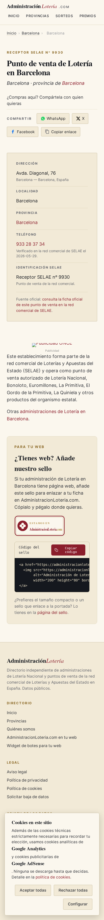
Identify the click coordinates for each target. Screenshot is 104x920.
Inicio (14, 16)
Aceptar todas (33, 890)
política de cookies (53, 877)
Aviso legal (17, 771)
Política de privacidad (27, 780)
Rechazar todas (73, 890)
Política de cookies (24, 788)
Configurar (78, 904)
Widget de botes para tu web (34, 745)
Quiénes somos (21, 729)
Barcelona (30, 33)
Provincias (37, 16)
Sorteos (64, 16)
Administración (38, 6)
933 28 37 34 (30, 244)
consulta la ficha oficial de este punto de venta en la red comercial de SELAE (49, 305)
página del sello (52, 612)
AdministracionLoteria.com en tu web (42, 737)
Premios (88, 16)
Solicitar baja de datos (28, 796)
